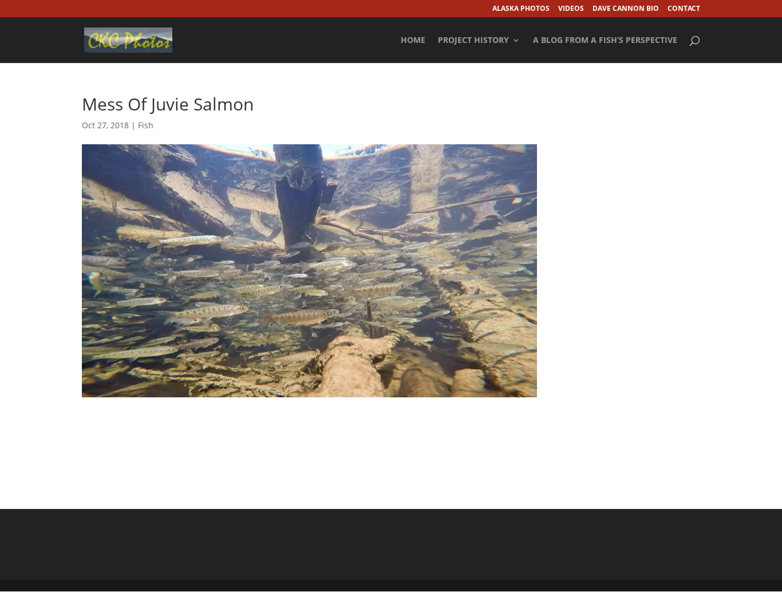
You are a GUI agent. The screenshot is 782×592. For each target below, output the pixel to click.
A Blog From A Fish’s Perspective (605, 40)
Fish (145, 125)
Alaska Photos (521, 9)
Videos (571, 9)
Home (413, 40)
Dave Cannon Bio (626, 9)
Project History (473, 40)
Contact (684, 9)
